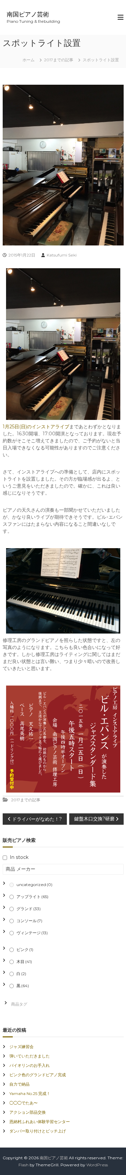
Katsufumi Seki (62, 255)
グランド (28, 908)
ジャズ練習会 (21, 1046)
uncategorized (34, 884)
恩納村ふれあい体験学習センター (39, 1121)
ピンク (24, 949)
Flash (23, 1164)
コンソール (29, 920)
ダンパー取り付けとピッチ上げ (37, 1130)
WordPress (97, 1164)
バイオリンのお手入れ (29, 1065)
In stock (19, 857)
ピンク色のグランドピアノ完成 (37, 1074)
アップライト (32, 896)
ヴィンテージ (32, 932)
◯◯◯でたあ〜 (23, 1102)
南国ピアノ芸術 (28, 14)
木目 (24, 961)
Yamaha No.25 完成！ (29, 1093)
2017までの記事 (58, 59)
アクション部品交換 (27, 1112)
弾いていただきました (29, 1055)
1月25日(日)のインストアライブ (36, 427)
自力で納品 (19, 1084)
